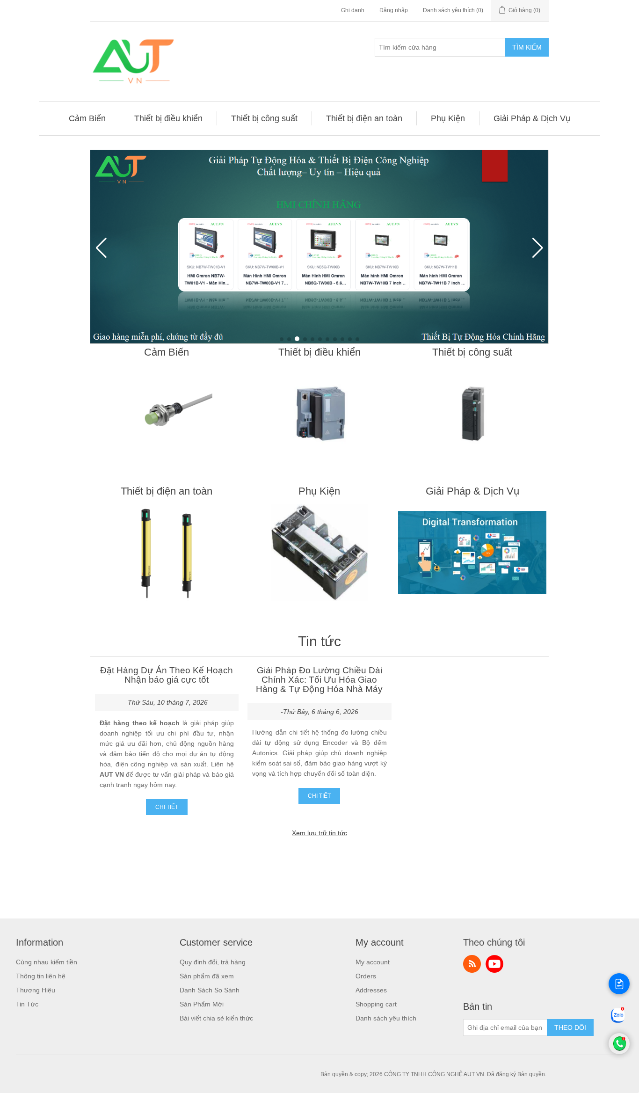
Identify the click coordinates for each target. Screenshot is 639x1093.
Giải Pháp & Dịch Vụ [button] (532, 118)
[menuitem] (87, 118)
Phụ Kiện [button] (448, 118)
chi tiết (166, 807)
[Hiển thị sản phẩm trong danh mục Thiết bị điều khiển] (320, 413)
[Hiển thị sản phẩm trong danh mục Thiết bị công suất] (472, 413)
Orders (366, 976)
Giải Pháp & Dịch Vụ (472, 491)
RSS (472, 964)
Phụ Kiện (319, 491)
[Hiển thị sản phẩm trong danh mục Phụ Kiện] (320, 552)
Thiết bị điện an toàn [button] (364, 118)
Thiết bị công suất (472, 352)
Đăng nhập (393, 10)
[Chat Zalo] (618, 1022)
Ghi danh (352, 10)
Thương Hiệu (35, 990)
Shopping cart (376, 1004)
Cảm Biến (166, 352)
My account (373, 962)
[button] (281, 339)
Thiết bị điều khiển (319, 352)
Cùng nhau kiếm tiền (46, 962)
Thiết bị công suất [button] (264, 118)
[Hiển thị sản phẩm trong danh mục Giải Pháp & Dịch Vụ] (472, 552)
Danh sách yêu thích (386, 1018)
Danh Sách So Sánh (210, 990)
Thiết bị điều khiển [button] (168, 118)
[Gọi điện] (619, 1052)
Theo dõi (570, 1027)
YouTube (494, 964)
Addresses (371, 990)
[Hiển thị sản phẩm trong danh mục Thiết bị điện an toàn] (167, 552)
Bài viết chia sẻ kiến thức (216, 1018)
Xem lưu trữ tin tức (319, 833)
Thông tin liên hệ (40, 976)
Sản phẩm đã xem (207, 976)
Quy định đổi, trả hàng (213, 962)
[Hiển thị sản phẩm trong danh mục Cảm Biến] (167, 413)
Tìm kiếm (527, 47)
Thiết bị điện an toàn (166, 491)
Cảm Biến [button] (87, 118)
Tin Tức (27, 1004)
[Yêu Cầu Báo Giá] (619, 983)
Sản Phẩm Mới (202, 1004)
